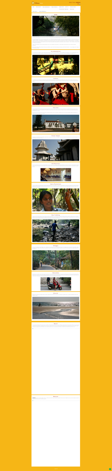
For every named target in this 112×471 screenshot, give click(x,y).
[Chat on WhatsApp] (110, 469)
